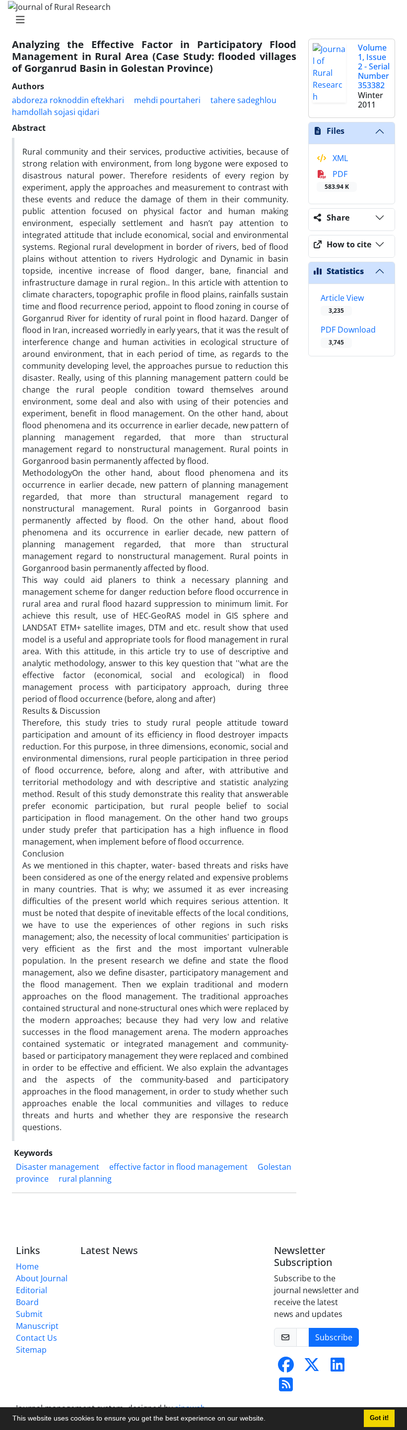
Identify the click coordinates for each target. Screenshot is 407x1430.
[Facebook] (286, 1367)
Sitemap (31, 1349)
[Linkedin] (337, 1367)
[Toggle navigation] (200, 20)
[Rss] (286, 1387)
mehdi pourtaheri (167, 100)
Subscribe (333, 1337)
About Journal (42, 1278)
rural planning (85, 1178)
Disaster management (57, 1166)
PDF (337, 180)
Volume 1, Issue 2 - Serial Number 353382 (374, 66)
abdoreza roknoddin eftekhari (68, 100)
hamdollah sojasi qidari (55, 112)
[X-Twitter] (312, 1367)
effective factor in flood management (178, 1166)
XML (339, 158)
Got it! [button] (379, 1418)
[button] (269, 1419)
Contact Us (36, 1337)
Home (27, 1266)
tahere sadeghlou (243, 100)
